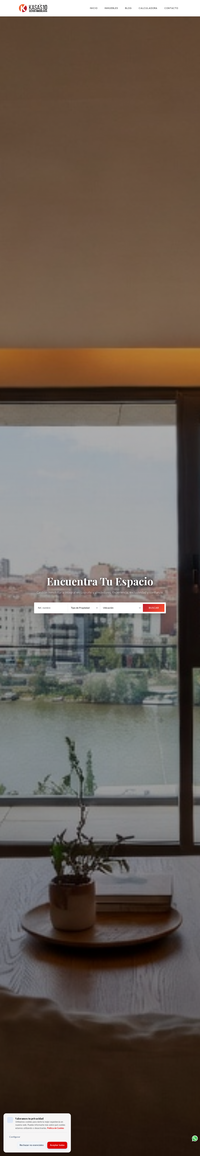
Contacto (171, 8)
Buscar (154, 608)
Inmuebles (111, 8)
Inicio (94, 8)
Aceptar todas (57, 1145)
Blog (128, 8)
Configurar (14, 1137)
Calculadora (148, 8)
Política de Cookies (55, 1128)
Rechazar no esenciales (32, 1145)
